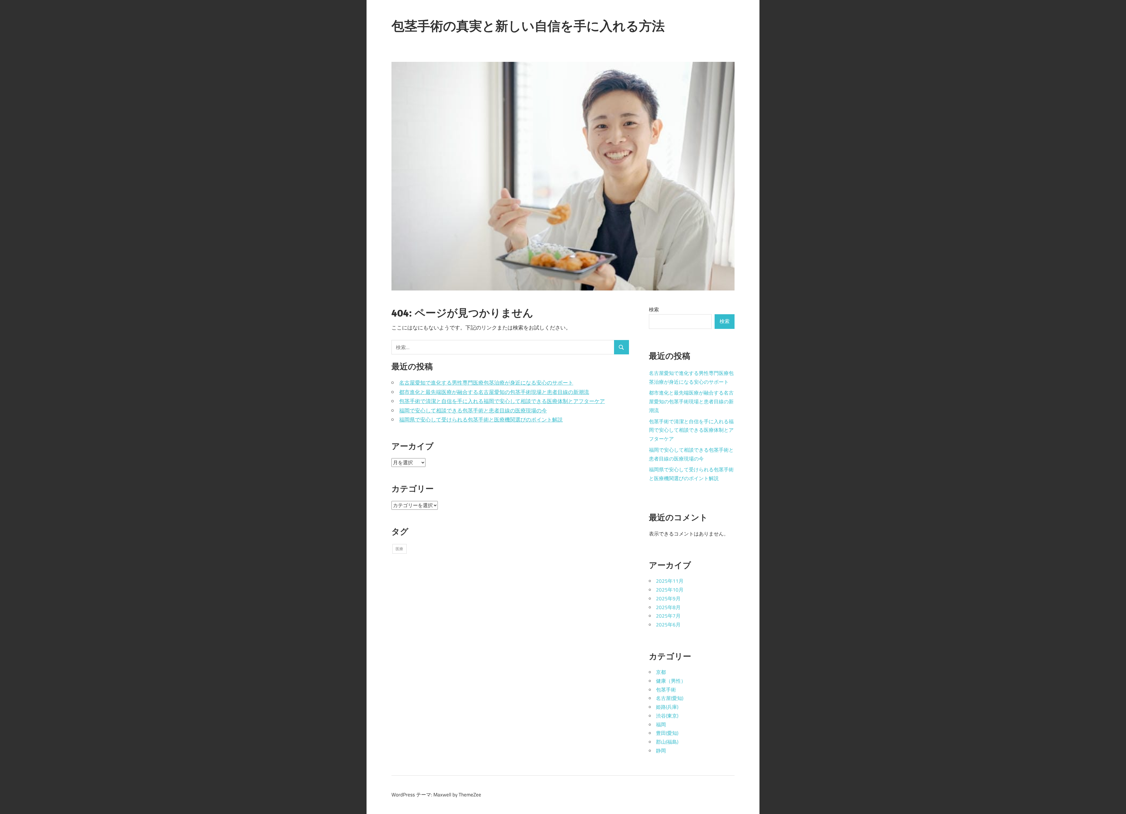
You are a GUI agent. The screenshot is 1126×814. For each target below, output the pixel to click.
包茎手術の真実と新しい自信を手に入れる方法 (528, 26)
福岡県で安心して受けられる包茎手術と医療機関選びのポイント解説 (481, 420)
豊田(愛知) (667, 733)
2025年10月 (670, 590)
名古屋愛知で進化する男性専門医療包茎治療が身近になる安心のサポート (486, 383)
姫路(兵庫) (667, 707)
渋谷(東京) (667, 716)
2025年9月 (668, 598)
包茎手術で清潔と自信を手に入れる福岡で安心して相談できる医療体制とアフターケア (502, 401)
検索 (654, 309)
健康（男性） (671, 681)
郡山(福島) (667, 742)
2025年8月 (668, 607)
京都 (661, 672)
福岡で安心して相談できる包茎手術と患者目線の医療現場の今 (473, 410)
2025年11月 (670, 581)
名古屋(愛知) (669, 698)
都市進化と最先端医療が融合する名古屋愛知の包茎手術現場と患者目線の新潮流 (494, 392)
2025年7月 (668, 616)
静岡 (661, 750)
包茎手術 (666, 690)
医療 (399, 549)
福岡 (661, 724)
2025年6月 (668, 624)
